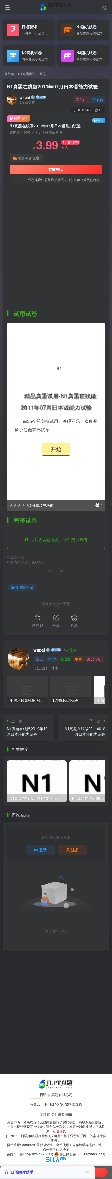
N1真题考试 (27, 73)
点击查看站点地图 (56, 1149)
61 (81, 659)
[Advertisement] (56, 248)
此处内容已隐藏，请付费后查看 (58, 539)
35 (41, 659)
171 (54, 659)
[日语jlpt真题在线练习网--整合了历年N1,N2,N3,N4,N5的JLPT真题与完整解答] (56, 1083)
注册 (75, 849)
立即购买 (56, 169)
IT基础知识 (63, 1114)
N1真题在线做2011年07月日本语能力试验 (52, 86)
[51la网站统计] (56, 1159)
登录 (43, 849)
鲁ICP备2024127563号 (37, 1154)
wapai (25, 97)
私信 (100, 99)
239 (68, 659)
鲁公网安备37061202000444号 (83, 1154)
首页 (10, 73)
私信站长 (59, 1131)
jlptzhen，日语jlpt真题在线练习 (28, 1136)
